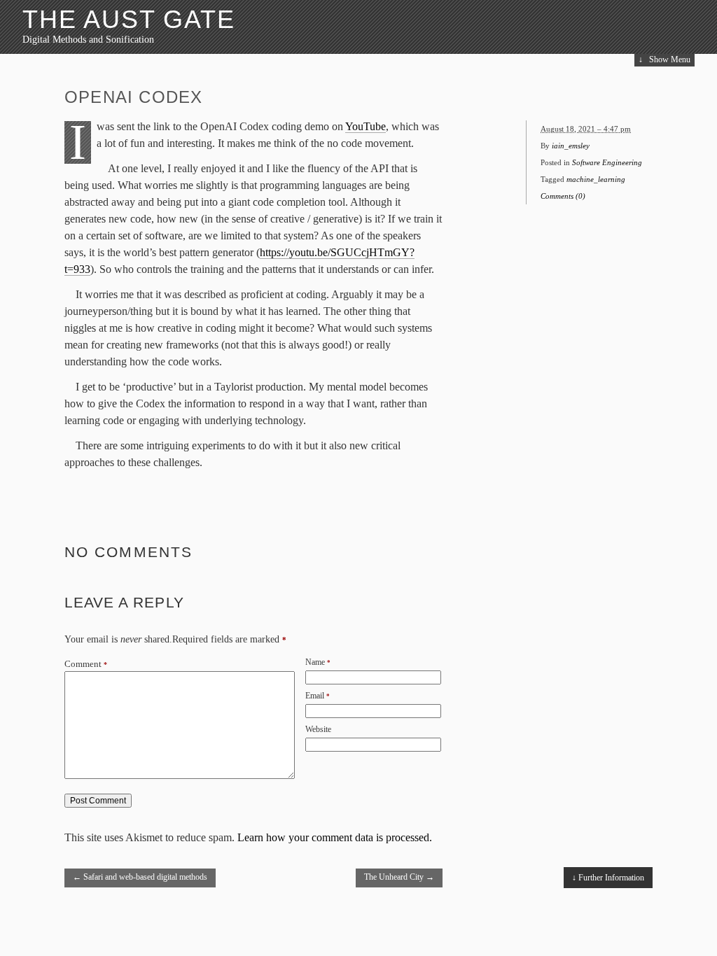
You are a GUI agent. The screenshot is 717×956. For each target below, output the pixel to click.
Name (315, 662)
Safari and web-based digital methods (140, 877)
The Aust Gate (128, 19)
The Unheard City (399, 877)
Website (318, 729)
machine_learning (595, 179)
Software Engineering (607, 162)
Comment (85, 664)
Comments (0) (563, 196)
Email (314, 696)
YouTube (365, 126)
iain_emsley (571, 145)
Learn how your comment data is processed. (334, 837)
